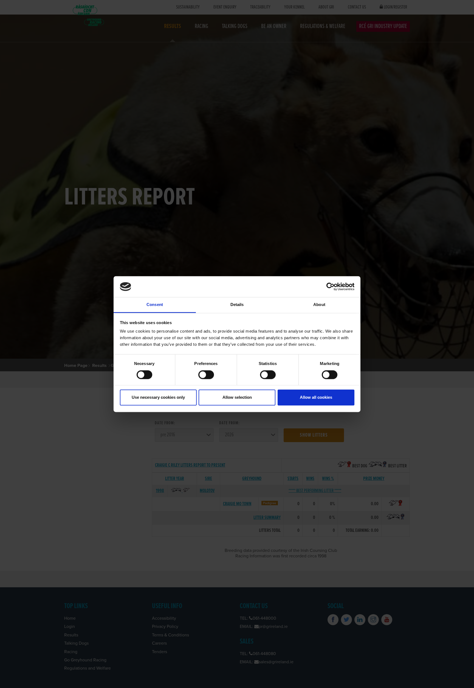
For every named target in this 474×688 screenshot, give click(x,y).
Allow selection (237, 397)
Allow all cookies (316, 397)
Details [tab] (237, 304)
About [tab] (319, 304)
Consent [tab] (154, 304)
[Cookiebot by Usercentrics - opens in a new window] (330, 286)
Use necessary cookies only (158, 397)
